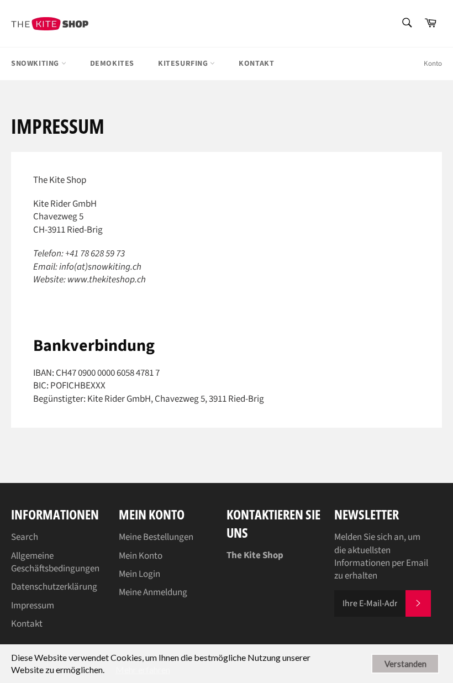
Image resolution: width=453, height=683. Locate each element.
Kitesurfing (184, 63)
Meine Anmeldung (153, 592)
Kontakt (256, 63)
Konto (433, 64)
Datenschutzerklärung (54, 586)
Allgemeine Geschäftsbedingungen (55, 562)
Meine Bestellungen (156, 537)
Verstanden (405, 664)
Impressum (32, 605)
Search (24, 537)
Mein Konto (140, 556)
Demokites (112, 63)
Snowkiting (36, 63)
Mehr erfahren (142, 669)
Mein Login (139, 574)
